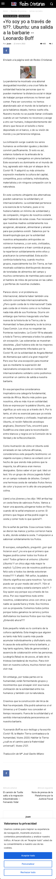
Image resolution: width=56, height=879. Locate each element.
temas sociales (35, 11)
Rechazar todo (28, 872)
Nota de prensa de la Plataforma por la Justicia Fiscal (42, 795)
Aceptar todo (28, 855)
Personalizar (28, 864)
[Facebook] (6, 51)
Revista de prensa (18, 11)
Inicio (5, 11)
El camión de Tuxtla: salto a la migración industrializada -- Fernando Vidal (13, 797)
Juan (9, 43)
